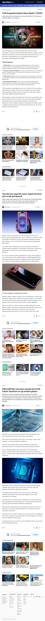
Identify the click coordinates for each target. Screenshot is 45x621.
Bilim (15, 5)
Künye (24, 597)
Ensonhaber (11, 606)
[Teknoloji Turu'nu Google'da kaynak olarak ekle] (22, 129)
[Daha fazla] (42, 112)
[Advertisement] (22, 120)
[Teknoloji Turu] (8, 2)
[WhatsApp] (39, 112)
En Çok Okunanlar (6, 9)
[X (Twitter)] (34, 112)
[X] (31, 597)
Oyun (25, 5)
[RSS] (42, 597)
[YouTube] (40, 597)
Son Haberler (11, 599)
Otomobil (10, 5)
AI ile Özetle (40, 9)
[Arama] (39, 5)
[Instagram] (34, 597)
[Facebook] (37, 112)
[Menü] (42, 5)
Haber (3, 190)
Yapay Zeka (4, 5)
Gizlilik (24, 600)
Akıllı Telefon (20, 5)
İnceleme (30, 5)
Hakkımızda (25, 596)
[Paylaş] (42, 22)
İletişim (24, 599)
